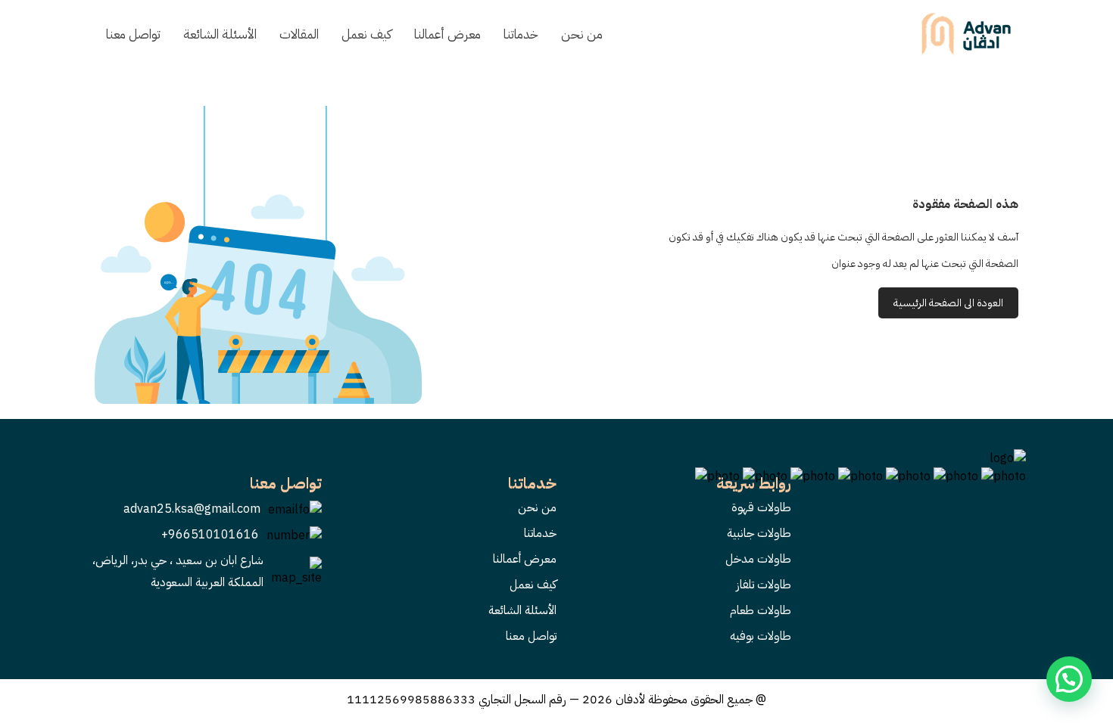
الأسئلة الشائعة (220, 34)
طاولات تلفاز (763, 585)
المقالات (299, 34)
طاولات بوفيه (760, 636)
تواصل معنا (133, 34)
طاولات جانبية (759, 533)
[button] (1069, 679)
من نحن (582, 34)
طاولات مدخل (758, 559)
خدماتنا (521, 34)
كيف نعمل (366, 34)
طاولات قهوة (761, 507)
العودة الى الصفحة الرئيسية (948, 303)
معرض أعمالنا (447, 34)
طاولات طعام (760, 610)
